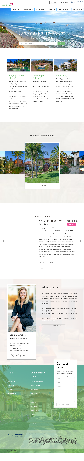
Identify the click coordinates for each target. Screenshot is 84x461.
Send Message (64, 404)
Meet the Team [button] (63, 9)
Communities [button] (27, 9)
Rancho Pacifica (35, 377)
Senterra (33, 415)
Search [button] (15, 9)
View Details (46, 262)
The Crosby (34, 402)
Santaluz (33, 398)
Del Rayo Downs (35, 410)
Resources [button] (76, 9)
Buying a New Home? (16, 77)
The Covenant (34, 389)
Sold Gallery (40, 9)
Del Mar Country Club (37, 381)
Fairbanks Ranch (35, 385)
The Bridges (34, 394)
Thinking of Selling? (39, 77)
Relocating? (62, 75)
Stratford (33, 419)
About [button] (51, 9)
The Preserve (34, 406)
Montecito (33, 423)
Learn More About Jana (53, 326)
